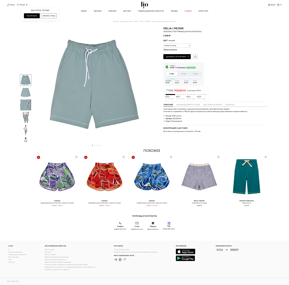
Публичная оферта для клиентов (55, 260)
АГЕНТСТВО (203, 11)
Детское (127, 11)
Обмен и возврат (50, 255)
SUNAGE (57, 201)
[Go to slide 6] (101, 145)
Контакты (11, 262)
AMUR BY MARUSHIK (246, 201)
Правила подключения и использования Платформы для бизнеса (135, 252)
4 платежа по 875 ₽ (194, 91)
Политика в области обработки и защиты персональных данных (66, 265)
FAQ (9, 260)
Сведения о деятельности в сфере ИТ (57, 270)
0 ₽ (281, 5)
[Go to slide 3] (96, 145)
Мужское (112, 11)
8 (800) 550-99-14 (120, 227)
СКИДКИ (188, 11)
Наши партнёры (13, 257)
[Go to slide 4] (97, 145)
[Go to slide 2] (94, 145)
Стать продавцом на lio (122, 250)
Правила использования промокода (57, 257)
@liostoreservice (153, 227)
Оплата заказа (50, 250)
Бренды (174, 11)
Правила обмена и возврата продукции (58, 262)
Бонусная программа (15, 252)
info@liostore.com (137, 227)
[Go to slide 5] (99, 145)
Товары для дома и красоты (151, 11)
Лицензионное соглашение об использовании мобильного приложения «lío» (70, 267)
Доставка (48, 252)
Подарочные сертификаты (17, 255)
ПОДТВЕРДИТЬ (31, 16)
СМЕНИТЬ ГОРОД (48, 16)
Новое (84, 11)
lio (9, 250)
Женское (97, 11)
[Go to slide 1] (92, 145)
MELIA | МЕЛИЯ (173, 29)
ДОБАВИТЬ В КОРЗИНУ (176, 57)
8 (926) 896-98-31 (169, 227)
